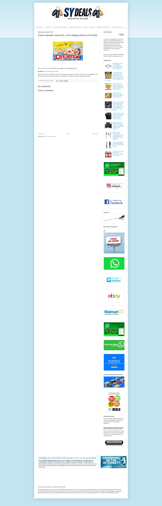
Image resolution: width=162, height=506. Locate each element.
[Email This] (60, 81)
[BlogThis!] (62, 81)
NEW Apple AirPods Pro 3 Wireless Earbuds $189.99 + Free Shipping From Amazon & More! (118, 66)
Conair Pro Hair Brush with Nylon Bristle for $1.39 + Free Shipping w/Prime (118, 144)
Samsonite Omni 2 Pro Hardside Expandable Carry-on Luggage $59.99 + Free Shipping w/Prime (118, 116)
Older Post (94, 133)
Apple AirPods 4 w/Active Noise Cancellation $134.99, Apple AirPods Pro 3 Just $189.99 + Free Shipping (118, 136)
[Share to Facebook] (65, 81)
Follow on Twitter (89, 27)
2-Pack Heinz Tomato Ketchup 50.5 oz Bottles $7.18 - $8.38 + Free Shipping (118, 153)
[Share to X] (64, 81)
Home (68, 133)
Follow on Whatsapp (60, 27)
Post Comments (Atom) (51, 136)
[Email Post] (57, 80)
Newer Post (41, 133)
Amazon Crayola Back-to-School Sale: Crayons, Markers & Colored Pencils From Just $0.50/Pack (118, 86)
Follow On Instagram (75, 27)
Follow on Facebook (103, 27)
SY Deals (39, 27)
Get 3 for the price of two (51, 71)
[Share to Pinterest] (67, 81)
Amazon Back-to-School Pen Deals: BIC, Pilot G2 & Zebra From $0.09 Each (118, 95)
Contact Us (48, 27)
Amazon (40, 68)
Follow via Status (117, 27)
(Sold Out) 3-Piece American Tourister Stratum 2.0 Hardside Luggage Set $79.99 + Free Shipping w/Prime (118, 126)
